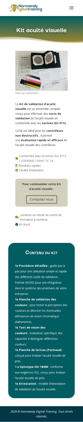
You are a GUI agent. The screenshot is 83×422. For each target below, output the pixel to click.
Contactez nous (41, 199)
